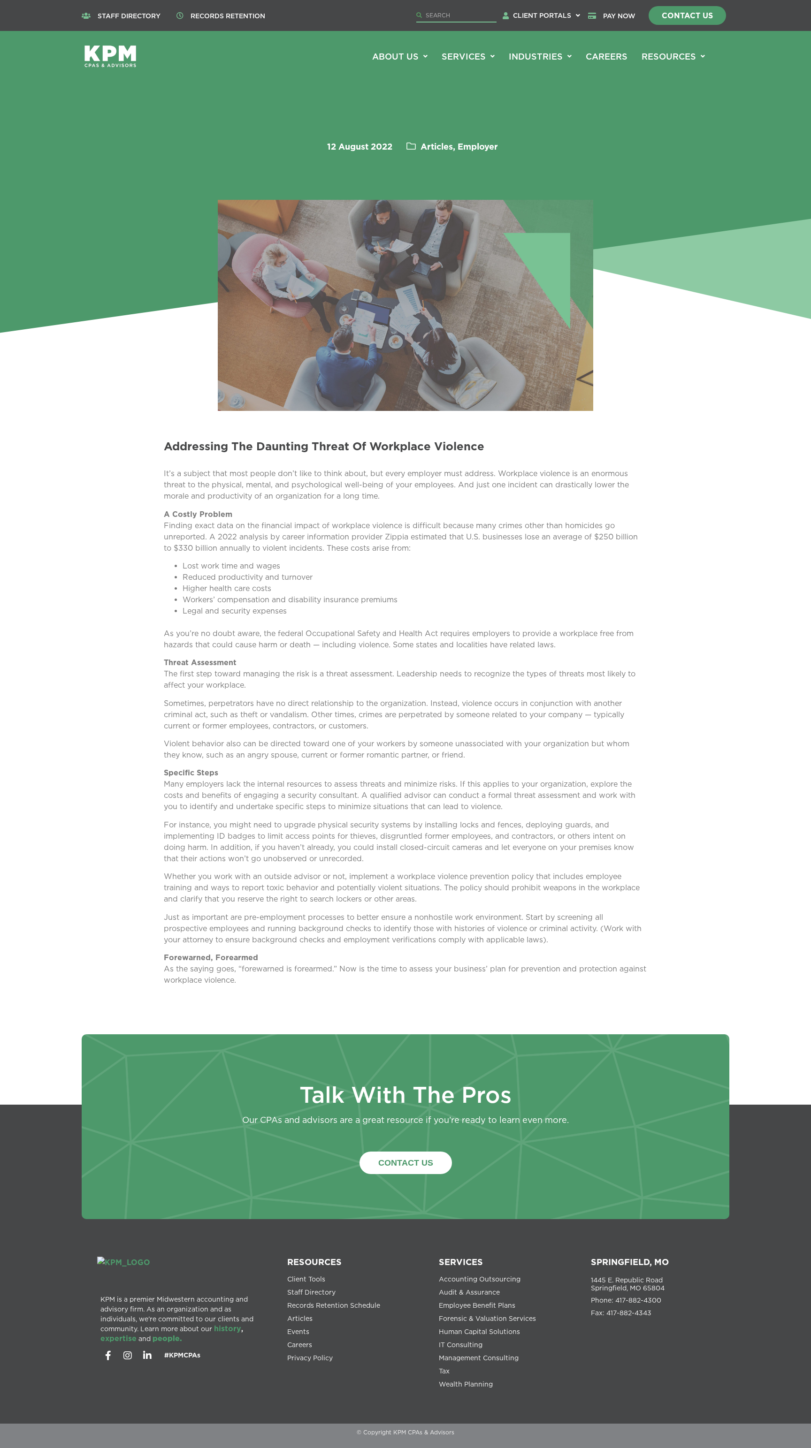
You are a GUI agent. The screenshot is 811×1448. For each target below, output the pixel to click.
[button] (546, 15)
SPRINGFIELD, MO (630, 1261)
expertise (118, 1338)
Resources (669, 56)
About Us (395, 56)
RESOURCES (314, 1261)
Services (464, 56)
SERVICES (461, 1261)
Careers (606, 56)
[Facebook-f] (107, 1355)
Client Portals (542, 15)
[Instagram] (127, 1355)
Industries (536, 56)
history (227, 1328)
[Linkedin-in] (147, 1355)
